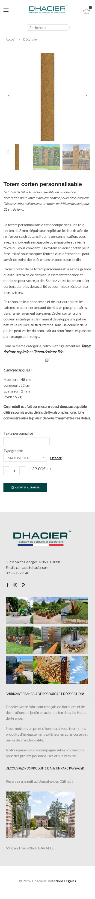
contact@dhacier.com (32, 567)
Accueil (10, 39)
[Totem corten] (46, 157)
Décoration (31, 39)
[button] (8, 96)
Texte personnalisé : (19, 433)
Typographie (13, 451)
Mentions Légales (62, 881)
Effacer (56, 458)
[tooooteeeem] (76, 157)
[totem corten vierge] (17, 156)
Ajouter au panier (27, 487)
